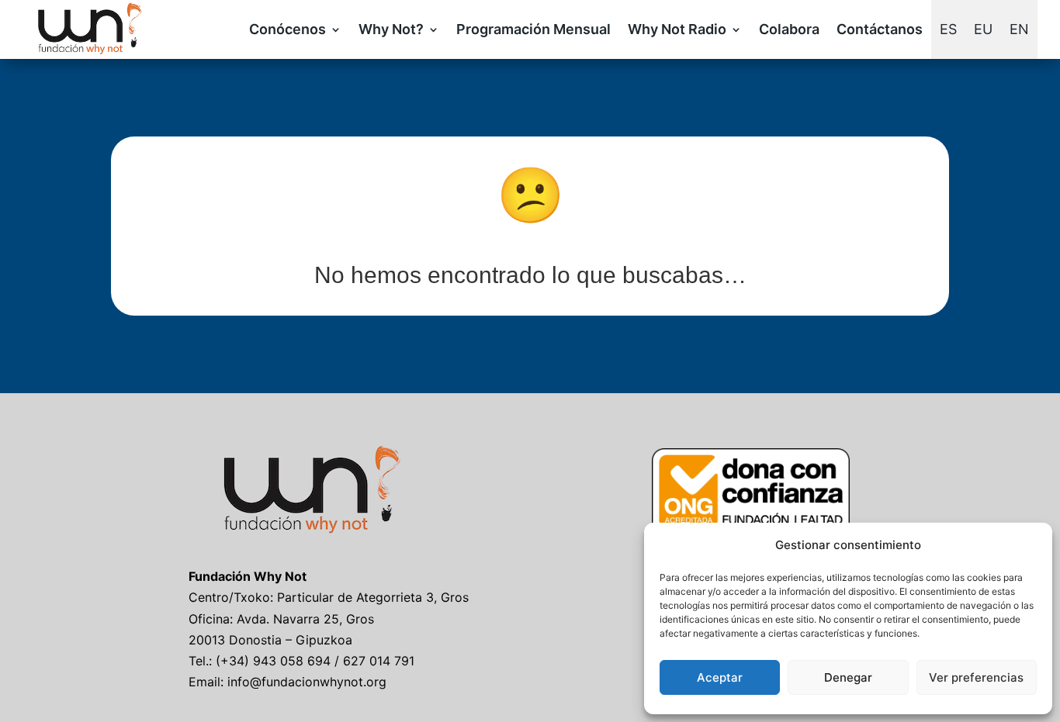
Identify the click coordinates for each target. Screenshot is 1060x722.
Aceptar (720, 677)
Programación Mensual (533, 29)
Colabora (789, 29)
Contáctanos (880, 29)
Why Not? (391, 29)
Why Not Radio (677, 29)
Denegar (848, 677)
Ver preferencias (976, 677)
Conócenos (287, 29)
